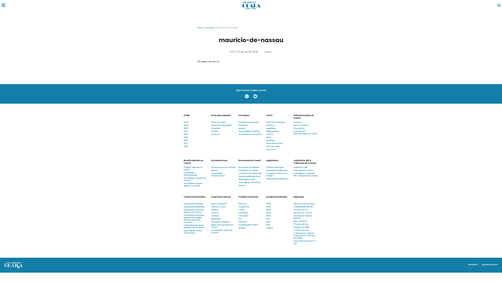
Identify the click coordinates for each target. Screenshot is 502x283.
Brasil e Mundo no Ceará (193, 161)
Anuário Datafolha (276, 197)
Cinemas (215, 216)
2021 (186, 131)
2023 (186, 125)
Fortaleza (244, 115)
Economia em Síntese (249, 167)
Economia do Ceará (250, 160)
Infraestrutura (219, 160)
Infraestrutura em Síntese (223, 167)
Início (200, 27)
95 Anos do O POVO (302, 213)
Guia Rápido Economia (249, 182)
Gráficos (215, 134)
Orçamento (299, 128)
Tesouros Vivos (218, 207)
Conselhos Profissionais (250, 173)
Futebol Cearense (248, 197)
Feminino (243, 222)
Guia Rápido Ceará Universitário (193, 231)
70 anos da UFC (301, 210)
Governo (297, 122)
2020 (186, 134)
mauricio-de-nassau (228, 27)
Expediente (473, 264)
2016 (186, 146)
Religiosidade (272, 131)
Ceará (242, 210)
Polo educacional (274, 143)
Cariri (269, 115)
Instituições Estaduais (194, 207)
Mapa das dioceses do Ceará (222, 226)
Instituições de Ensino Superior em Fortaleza (194, 226)
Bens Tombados (219, 204)
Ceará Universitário (195, 197)
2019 (186, 137)
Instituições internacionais (190, 174)
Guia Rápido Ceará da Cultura (222, 231)
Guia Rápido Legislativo (277, 179)
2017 (186, 143)
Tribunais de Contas (303, 170)
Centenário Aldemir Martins (302, 217)
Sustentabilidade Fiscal (250, 176)
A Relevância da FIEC (303, 207)
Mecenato (216, 219)
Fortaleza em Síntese (249, 122)
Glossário (215, 128)
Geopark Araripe (301, 227)
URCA (268, 137)
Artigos (242, 185)
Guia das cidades (221, 115)
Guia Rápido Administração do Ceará (305, 132)
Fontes (214, 131)
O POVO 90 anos (301, 230)
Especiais (298, 197)
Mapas (242, 128)
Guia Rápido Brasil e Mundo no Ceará (193, 184)
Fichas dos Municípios (221, 125)
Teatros (215, 213)
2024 (186, 122)
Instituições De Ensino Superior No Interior (194, 211)
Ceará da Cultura (221, 197)
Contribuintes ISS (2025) (250, 134)
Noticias (210, 27)
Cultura (269, 134)
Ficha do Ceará (218, 122)
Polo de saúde (273, 146)
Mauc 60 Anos (300, 221)
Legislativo (271, 128)
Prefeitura (243, 125)
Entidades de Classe (248, 170)
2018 (186, 140)
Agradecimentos (490, 264)
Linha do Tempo (301, 125)
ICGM (187, 115)
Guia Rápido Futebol (248, 225)
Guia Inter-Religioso (220, 222)
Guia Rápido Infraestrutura (218, 174)
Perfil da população (275, 122)
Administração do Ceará (303, 116)
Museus (214, 210)
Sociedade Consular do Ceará (195, 179)
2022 (186, 128)
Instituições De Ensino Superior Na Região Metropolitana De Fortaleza (194, 218)
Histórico (243, 204)
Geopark (270, 140)
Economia (270, 149)
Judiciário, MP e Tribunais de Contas (304, 161)
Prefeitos (270, 125)
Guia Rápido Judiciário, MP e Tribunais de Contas (305, 174)
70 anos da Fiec (301, 224)
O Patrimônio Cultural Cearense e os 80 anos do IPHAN (304, 235)
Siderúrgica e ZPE (247, 179)
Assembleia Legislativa (277, 170)
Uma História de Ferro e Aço (304, 242)
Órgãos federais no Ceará (193, 168)
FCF (240, 219)
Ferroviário (244, 216)
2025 (268, 207)
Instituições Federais (193, 204)
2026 (268, 204)
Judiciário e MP (300, 167)
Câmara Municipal (275, 167)
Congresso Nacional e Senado (276, 174)
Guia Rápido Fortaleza (249, 131)
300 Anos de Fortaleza (304, 204)
